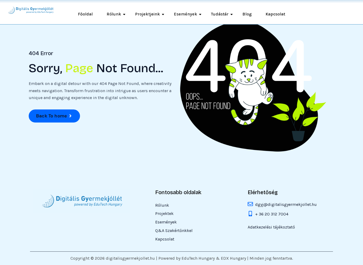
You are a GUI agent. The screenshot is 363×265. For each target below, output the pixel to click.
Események (185, 14)
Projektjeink (147, 14)
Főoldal (85, 14)
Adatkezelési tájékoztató (271, 227)
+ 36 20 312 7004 (271, 214)
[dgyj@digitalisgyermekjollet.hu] (250, 204)
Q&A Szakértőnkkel (174, 231)
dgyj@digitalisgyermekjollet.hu (286, 204)
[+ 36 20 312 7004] (250, 214)
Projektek (164, 213)
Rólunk (114, 14)
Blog (247, 14)
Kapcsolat (275, 14)
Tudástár (220, 14)
